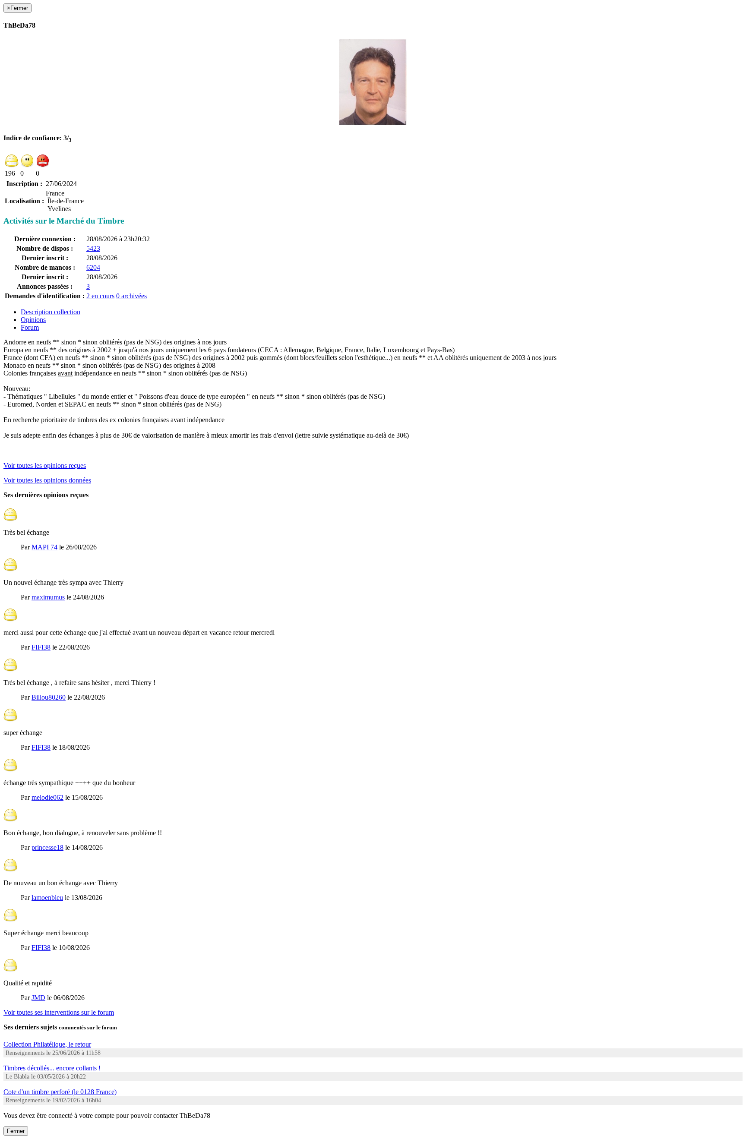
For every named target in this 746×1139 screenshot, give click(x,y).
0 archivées (131, 296)
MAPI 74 (44, 547)
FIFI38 (41, 647)
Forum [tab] (30, 327)
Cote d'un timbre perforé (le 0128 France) (60, 1091)
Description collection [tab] (50, 312)
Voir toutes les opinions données (47, 480)
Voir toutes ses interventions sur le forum (58, 1012)
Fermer (16, 1131)
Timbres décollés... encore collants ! (52, 1068)
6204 (93, 267)
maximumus (48, 597)
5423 (93, 248)
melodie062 (47, 797)
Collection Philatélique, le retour (47, 1044)
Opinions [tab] (33, 319)
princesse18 (47, 847)
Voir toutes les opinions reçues (44, 465)
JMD (38, 997)
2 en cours (100, 296)
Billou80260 (49, 697)
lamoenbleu (47, 897)
